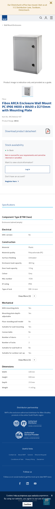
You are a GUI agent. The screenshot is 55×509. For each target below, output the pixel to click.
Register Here (11, 181)
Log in (27, 169)
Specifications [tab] (8, 204)
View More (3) (24, 296)
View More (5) (24, 359)
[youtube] (35, 483)
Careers (30, 454)
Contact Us (12, 454)
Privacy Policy (30, 459)
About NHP (22, 454)
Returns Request (40, 454)
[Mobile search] (41, 17)
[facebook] (20, 483)
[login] (46, 17)
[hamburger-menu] (50, 17)
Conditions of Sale (17, 459)
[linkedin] (27, 483)
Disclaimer (40, 459)
